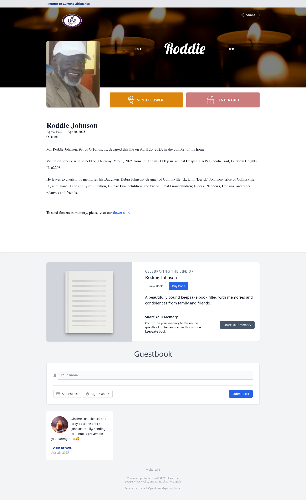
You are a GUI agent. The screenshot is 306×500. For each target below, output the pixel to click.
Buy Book (178, 286)
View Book (156, 286)
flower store (122, 212)
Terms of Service (164, 481)
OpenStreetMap (157, 488)
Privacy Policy (141, 481)
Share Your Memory (237, 325)
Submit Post (241, 394)
